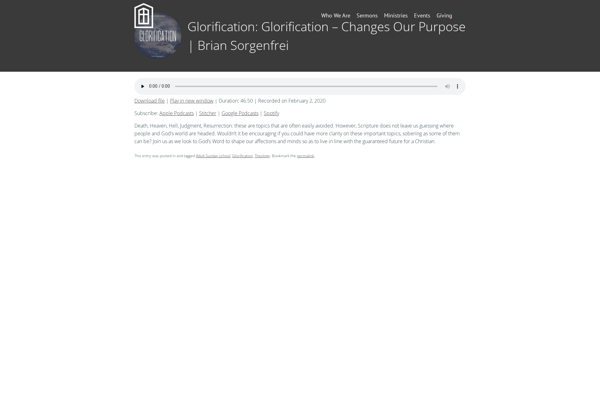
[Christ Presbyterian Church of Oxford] (153, 15)
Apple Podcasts (176, 113)
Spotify (271, 113)
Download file (149, 100)
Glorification (242, 155)
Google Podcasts (240, 113)
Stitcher (207, 113)
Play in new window (191, 100)
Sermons (367, 15)
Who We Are (335, 15)
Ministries (396, 15)
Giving (444, 15)
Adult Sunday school (213, 155)
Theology (262, 155)
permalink (305, 155)
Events (422, 15)
